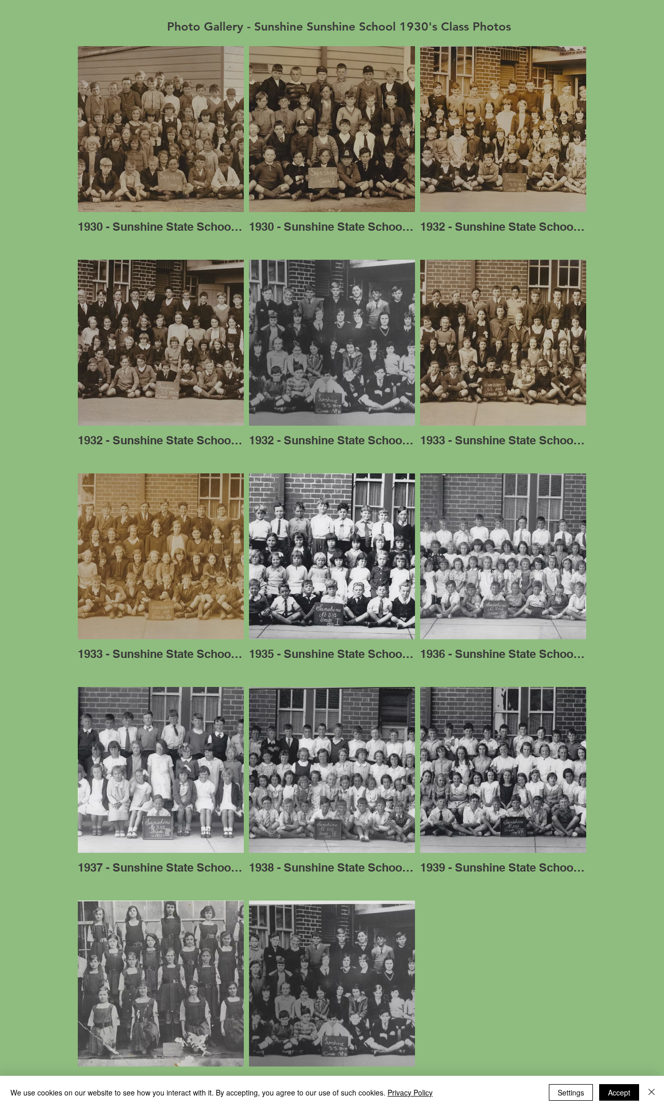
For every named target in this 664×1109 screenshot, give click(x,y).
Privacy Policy (410, 1092)
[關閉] (651, 1092)
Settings (571, 1092)
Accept (619, 1092)
